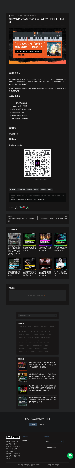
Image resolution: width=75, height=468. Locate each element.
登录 (44, 295)
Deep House (44, 326)
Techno (39, 342)
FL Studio (12, 189)
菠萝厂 (50, 189)
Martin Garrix (22, 337)
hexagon (29, 189)
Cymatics (36, 326)
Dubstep (21, 329)
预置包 (41, 351)
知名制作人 (46, 348)
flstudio (45, 329)
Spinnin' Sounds (30, 340)
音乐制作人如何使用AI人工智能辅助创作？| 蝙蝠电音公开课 (60, 249)
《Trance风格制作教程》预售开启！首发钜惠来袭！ (21, 220)
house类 (36, 189)
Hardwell (40, 331)
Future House (21, 189)
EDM (29, 329)
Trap (52, 342)
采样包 (33, 351)
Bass (29, 326)
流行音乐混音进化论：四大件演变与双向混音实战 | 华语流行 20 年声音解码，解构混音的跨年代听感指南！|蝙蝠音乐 (42, 365)
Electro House (37, 329)
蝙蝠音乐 (13, 199)
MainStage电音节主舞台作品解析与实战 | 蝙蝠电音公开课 (45, 249)
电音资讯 (37, 348)
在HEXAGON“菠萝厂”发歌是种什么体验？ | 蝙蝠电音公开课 (30, 199)
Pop (37, 337)
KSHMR (42, 334)
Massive (30, 337)
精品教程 (20, 15)
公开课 (46, 345)
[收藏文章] (16, 207)
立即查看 (33, 424)
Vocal (29, 345)
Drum (52, 326)
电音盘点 (30, 348)
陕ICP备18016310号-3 (53, 465)
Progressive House (45, 337)
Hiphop (21, 334)
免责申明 (25, 440)
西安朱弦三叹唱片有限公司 (28, 465)
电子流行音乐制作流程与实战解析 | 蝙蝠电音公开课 (14, 273)
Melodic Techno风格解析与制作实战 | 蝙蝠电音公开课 (29, 249)
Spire (38, 340)
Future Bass (22, 331)
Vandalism (22, 345)
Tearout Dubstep (31, 342)
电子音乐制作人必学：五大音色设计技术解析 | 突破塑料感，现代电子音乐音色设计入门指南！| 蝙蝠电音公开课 (42, 400)
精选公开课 (26, 15)
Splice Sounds (46, 340)
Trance (46, 342)
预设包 (47, 351)
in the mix (35, 334)
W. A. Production (37, 345)
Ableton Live (22, 326)
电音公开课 (22, 348)
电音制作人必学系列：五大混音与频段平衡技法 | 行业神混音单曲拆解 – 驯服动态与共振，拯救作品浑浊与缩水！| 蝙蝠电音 (42, 388)
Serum (21, 340)
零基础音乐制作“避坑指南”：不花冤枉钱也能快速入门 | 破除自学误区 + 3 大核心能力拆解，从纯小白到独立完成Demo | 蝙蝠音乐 (42, 376)
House (28, 334)
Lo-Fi (49, 334)
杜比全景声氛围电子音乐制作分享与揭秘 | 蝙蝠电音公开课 (45, 273)
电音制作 (43, 189)
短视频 (21, 351)
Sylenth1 (21, 342)
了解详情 (42, 424)
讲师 (27, 351)
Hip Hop (47, 331)
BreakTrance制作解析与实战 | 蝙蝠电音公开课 (54, 219)
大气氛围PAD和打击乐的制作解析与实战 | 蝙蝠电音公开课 (29, 273)
